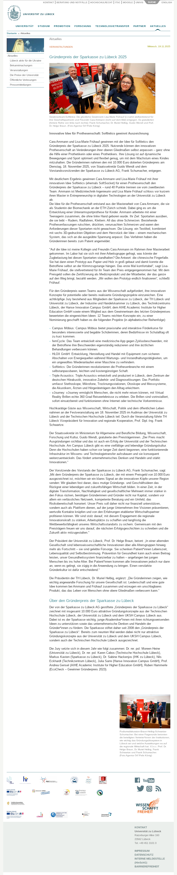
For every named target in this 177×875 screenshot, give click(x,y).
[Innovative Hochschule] (106, 815)
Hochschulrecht (101, 2)
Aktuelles (158, 26)
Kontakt (48, 2)
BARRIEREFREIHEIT (147, 866)
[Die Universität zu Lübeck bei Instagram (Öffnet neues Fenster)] (148, 791)
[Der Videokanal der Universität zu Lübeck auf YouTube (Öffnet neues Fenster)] (147, 783)
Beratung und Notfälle (72, 2)
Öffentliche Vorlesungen (23, 79)
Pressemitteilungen (20, 84)
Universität (25, 26)
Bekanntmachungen (21, 65)
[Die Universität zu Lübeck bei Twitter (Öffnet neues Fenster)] (139, 791)
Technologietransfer (112, 26)
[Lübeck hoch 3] (40, 815)
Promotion (62, 26)
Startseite (12, 33)
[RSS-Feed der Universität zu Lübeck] (157, 791)
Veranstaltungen (19, 70)
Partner (139, 26)
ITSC (117, 2)
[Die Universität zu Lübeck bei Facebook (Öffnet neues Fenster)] (137, 783)
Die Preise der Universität (24, 75)
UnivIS (139, 2)
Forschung (82, 26)
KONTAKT (141, 827)
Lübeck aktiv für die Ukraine (25, 60)
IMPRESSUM (142, 850)
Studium (44, 26)
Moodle (128, 2)
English (167, 2)
